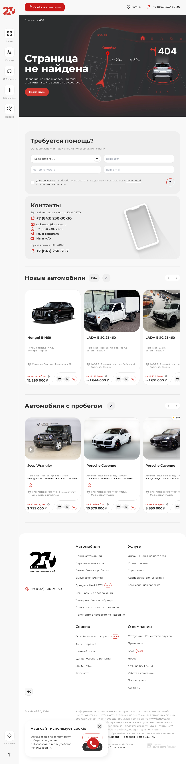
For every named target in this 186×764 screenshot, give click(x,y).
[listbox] (66, 159)
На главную (37, 92)
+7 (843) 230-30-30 (54, 218)
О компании (140, 626)
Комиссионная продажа (144, 585)
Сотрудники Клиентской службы (150, 636)
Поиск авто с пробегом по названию (100, 614)
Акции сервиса (86, 644)
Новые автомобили (89, 556)
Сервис (83, 626)
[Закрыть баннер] (99, 726)
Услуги (134, 546)
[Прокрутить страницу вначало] (9, 754)
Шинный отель (86, 651)
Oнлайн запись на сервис (97, 636)
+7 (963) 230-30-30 (49, 229)
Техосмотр (83, 673)
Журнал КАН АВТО (140, 665)
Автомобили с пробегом (92, 570)
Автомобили (88, 546)
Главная (30, 20)
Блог (135, 651)
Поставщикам (137, 680)
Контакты (134, 687)
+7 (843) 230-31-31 (53, 251)
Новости (134, 658)
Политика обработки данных (108, 747)
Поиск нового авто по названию (97, 607)
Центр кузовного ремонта (93, 658)
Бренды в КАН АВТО (93, 585)
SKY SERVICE (84, 665)
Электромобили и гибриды (94, 600)
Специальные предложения (95, 593)
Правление (135, 643)
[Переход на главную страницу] (9, 11)
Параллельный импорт (91, 563)
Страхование (136, 570)
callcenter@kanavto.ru (51, 224)
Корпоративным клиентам (146, 577)
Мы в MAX (43, 238)
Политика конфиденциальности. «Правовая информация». (115, 736)
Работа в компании (141, 673)
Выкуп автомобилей (89, 577)
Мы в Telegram (47, 233)
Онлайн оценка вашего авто (147, 556)
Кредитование (138, 563)
